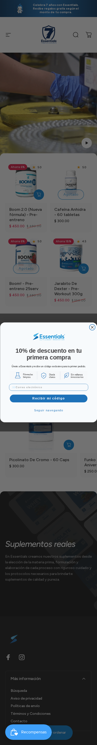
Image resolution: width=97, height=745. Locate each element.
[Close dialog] (92, 327)
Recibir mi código (48, 398)
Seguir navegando (48, 410)
